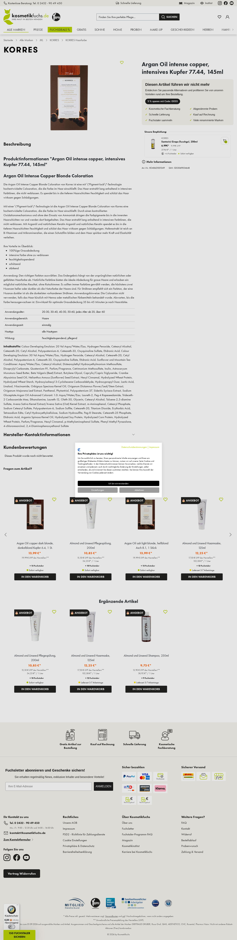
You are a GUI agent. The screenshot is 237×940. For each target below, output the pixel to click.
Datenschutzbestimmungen (134, 446)
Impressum (154, 446)
